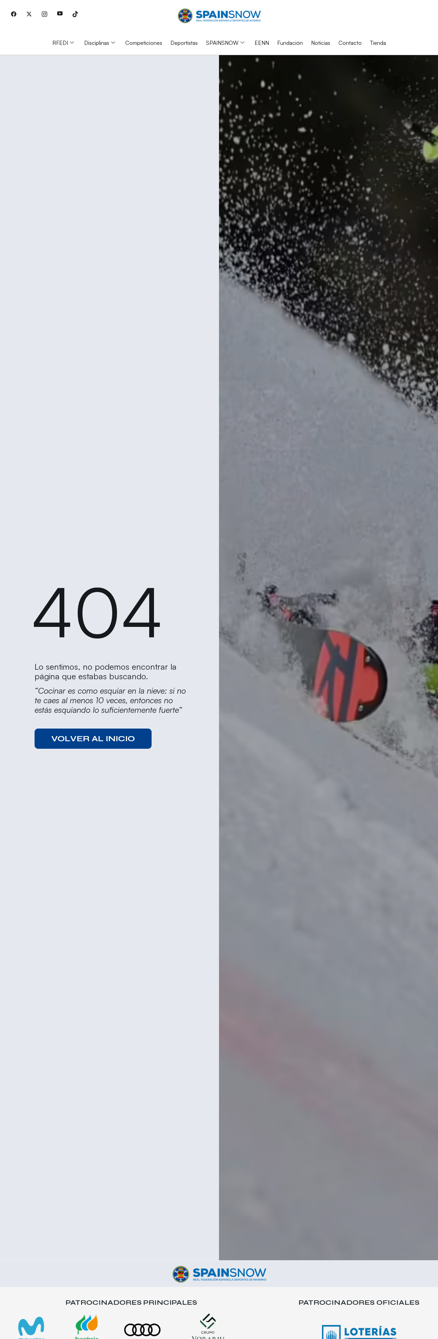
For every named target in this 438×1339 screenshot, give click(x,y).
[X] (29, 14)
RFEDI (60, 42)
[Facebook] (14, 14)
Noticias (320, 42)
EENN (262, 42)
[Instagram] (44, 14)
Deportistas (184, 42)
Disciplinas (96, 42)
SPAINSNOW (222, 42)
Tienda (378, 42)
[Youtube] (60, 14)
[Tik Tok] (75, 14)
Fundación (290, 42)
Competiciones (143, 42)
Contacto (350, 42)
